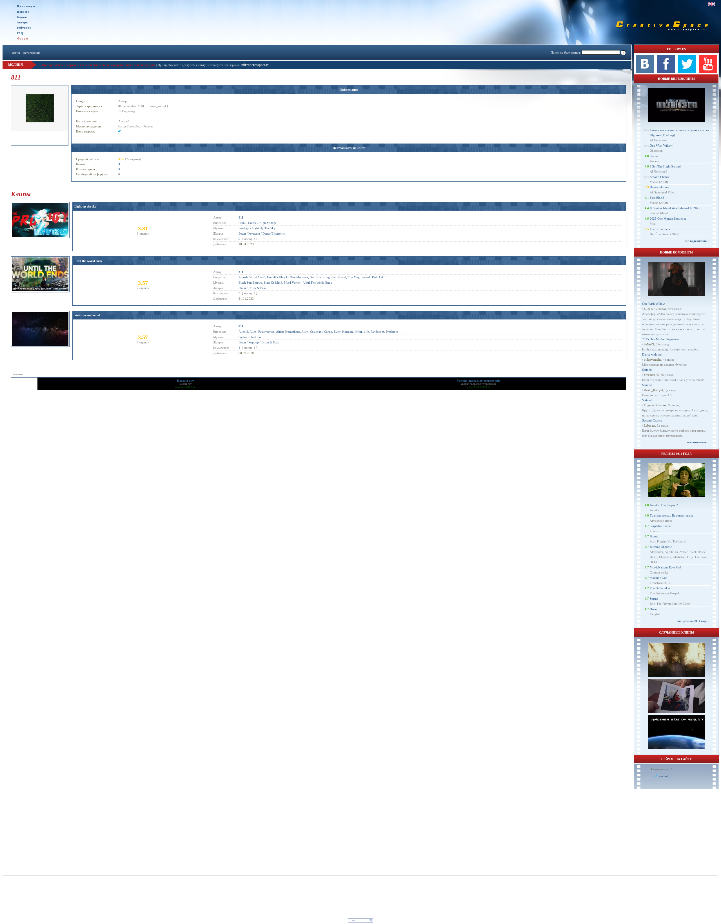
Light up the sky (85, 206)
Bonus (654, 536)
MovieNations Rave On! (665, 567)
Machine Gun (658, 577)
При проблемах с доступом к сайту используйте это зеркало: (199, 65)
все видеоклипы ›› (698, 240)
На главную (26, 6)
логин (16, 52)
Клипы (22, 17)
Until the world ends (88, 261)
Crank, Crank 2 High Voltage (258, 222)
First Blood (657, 197)
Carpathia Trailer (661, 526)
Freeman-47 (652, 374)
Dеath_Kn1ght (653, 390)
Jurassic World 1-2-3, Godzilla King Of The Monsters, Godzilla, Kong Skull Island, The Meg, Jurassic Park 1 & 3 (312, 277)
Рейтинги (24, 27)
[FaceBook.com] (666, 72)
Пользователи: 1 (662, 769)
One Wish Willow (661, 145)
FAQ (20, 33)
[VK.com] (645, 72)
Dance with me (659, 187)
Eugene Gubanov (655, 308)
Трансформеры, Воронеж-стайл (671, 515)
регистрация (31, 52)
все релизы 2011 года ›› (694, 621)
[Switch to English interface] (711, 4)
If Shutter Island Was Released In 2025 (675, 208)
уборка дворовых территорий (478, 383)
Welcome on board (87, 315)
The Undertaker (660, 588)
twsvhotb (663, 776)
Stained (654, 156)
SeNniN (649, 344)
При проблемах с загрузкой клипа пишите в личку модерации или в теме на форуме (98, 65)
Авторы (23, 22)
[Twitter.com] (687, 72)
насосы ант (185, 383)
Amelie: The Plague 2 (664, 505)
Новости (23, 11)
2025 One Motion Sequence (668, 218)
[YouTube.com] (708, 72)
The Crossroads (660, 229)
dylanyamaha (652, 359)
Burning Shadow (661, 546)
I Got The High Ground (665, 166)
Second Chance (660, 176)
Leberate (649, 425)
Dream (654, 609)
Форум (22, 38)
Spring (654, 598)
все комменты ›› (699, 442)
